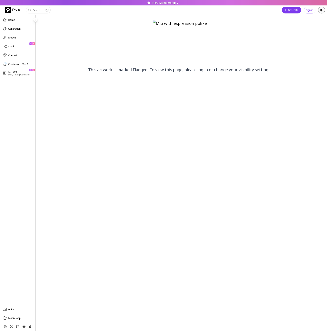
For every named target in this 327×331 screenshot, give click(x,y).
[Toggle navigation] (35, 20)
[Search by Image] (47, 10)
